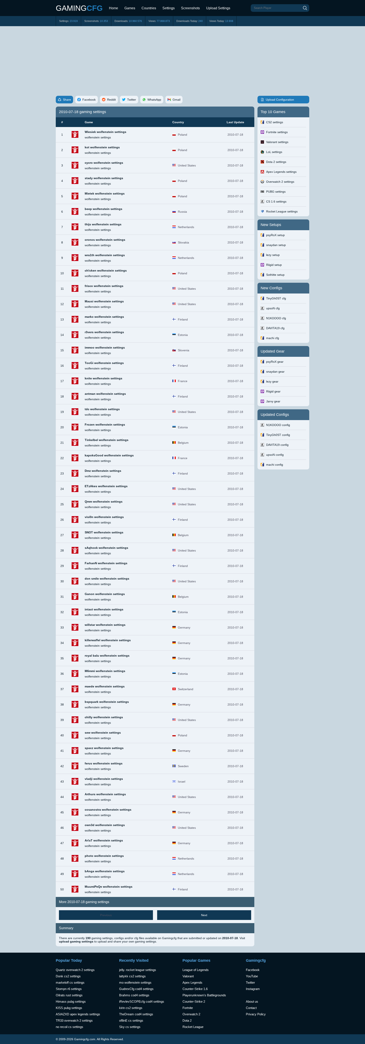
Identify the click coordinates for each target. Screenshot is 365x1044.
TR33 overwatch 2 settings (74, 1020)
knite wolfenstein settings (103, 378)
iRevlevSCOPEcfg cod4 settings (141, 1001)
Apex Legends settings (281, 171)
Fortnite (187, 1008)
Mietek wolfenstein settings (105, 193)
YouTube (252, 976)
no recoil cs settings (69, 1027)
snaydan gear (275, 371)
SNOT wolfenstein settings (104, 532)
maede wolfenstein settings (105, 686)
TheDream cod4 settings (136, 1014)
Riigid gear (273, 391)
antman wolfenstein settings (105, 393)
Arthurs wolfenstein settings (105, 794)
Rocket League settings (282, 211)
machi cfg (272, 338)
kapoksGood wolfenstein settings (109, 455)
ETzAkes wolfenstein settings (106, 486)
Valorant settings (277, 142)
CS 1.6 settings (276, 201)
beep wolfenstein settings (103, 209)
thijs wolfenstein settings (103, 224)
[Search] (305, 8)
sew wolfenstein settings (103, 732)
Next (204, 915)
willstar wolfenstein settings (105, 624)
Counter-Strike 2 (193, 1001)
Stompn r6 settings (69, 989)
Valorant (188, 976)
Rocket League (192, 1027)
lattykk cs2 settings (132, 976)
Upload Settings (218, 8)
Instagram (253, 989)
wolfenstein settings (98, 137)
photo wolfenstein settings (104, 855)
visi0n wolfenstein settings (104, 517)
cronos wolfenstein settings (105, 239)
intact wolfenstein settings (104, 609)
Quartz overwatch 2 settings (75, 970)
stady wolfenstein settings (104, 178)
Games (129, 8)
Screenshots (190, 8)
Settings (168, 8)
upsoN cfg (273, 308)
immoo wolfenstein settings (105, 347)
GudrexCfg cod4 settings (136, 989)
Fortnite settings (277, 132)
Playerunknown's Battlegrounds (204, 995)
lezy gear (272, 381)
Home (113, 8)
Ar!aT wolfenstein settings (104, 840)
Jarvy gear (273, 401)
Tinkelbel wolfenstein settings (106, 440)
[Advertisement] (182, 57)
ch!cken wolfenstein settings (106, 270)
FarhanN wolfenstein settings (106, 563)
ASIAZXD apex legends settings (78, 1014)
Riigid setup (274, 264)
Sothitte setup (275, 274)
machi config (274, 464)
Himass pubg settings (71, 1001)
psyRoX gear (274, 361)
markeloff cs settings (70, 982)
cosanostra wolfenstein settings (108, 809)
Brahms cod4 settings (134, 995)
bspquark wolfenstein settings (107, 701)
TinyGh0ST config (278, 435)
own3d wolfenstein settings (105, 825)
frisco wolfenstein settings (104, 286)
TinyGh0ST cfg (276, 298)
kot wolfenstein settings (102, 147)
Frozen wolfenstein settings (105, 424)
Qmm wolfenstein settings (104, 501)
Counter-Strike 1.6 (195, 989)
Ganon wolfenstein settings (105, 594)
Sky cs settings (129, 1027)
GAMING (79, 8)
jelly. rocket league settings (137, 970)
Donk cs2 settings (68, 976)
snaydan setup (276, 245)
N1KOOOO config (278, 425)
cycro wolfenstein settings (104, 162)
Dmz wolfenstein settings (103, 470)
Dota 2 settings (276, 162)
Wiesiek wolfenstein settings (105, 132)
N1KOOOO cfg (276, 318)
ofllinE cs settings (131, 1020)
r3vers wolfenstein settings (104, 332)
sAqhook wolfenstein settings (106, 547)
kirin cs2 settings (130, 1008)
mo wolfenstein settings (135, 982)
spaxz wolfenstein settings (104, 748)
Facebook (253, 970)
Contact (251, 1008)
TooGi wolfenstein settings (104, 363)
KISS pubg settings (69, 1008)
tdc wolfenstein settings (102, 409)
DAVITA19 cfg (275, 328)
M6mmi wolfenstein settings (105, 671)
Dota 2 (187, 1020)
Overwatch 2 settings (280, 181)
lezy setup (273, 255)
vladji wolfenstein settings (104, 778)
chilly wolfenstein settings (104, 717)
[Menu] (236, 6)
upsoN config (275, 454)
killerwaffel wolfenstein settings (108, 640)
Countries (149, 8)
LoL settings (274, 152)
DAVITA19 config (277, 444)
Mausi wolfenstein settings (104, 301)
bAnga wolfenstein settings (105, 871)
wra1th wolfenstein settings (105, 255)
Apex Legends (192, 982)
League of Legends (195, 970)
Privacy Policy (256, 1014)
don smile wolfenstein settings (107, 578)
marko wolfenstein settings (104, 316)
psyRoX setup (275, 235)
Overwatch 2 (191, 1014)
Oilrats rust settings (69, 995)
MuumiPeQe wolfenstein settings (108, 886)
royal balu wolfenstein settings (107, 655)
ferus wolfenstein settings (104, 763)
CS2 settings (274, 122)
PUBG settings (276, 191)
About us (252, 1001)
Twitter (250, 982)
